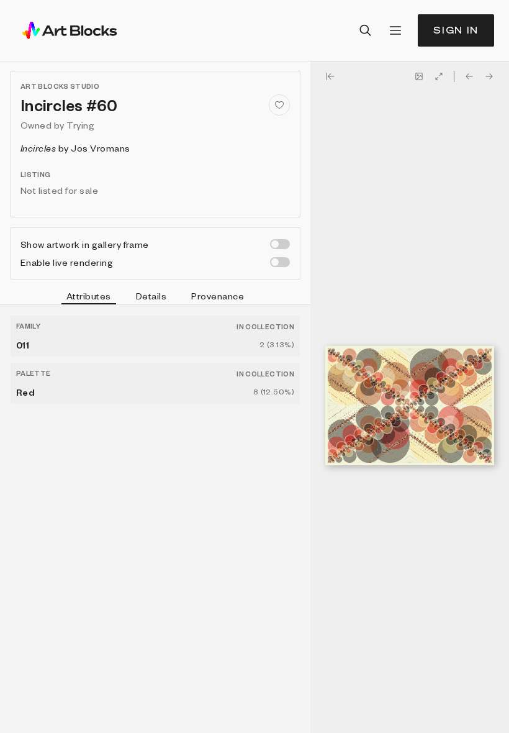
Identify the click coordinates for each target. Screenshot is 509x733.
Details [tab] (151, 295)
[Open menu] (395, 30)
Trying (80, 124)
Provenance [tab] (217, 295)
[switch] (280, 244)
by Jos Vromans (75, 147)
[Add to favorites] (279, 105)
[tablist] (155, 297)
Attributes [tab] (88, 295)
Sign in (456, 30)
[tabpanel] (155, 519)
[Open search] (365, 30)
